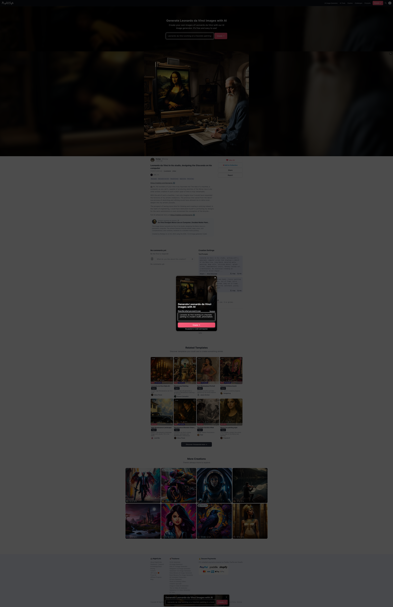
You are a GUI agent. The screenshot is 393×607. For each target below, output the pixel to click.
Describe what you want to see (189, 311)
